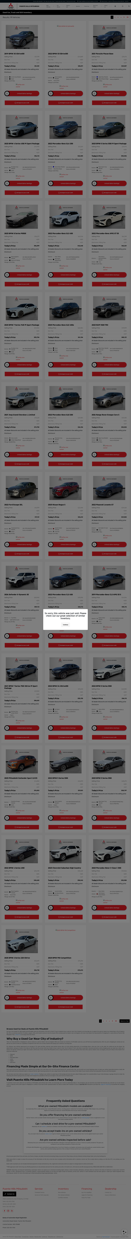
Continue (65, 624)
